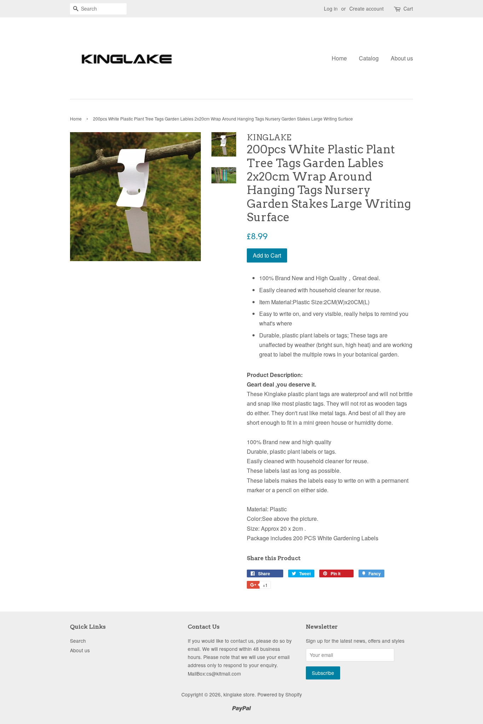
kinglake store (239, 694)
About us (402, 58)
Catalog (369, 58)
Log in (331, 8)
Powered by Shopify (279, 694)
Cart (408, 8)
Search (78, 640)
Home (339, 58)
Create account (366, 8)
